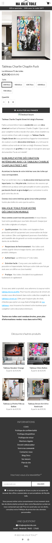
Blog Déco (26, 455)
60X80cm (41, 85)
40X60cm (18, 85)
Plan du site (26, 462)
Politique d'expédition (26, 434)
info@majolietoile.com (27, 525)
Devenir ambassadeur (26, 445)
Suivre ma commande (26, 448)
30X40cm (7, 85)
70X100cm (7, 91)
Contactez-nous (26, 452)
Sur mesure (26, 459)
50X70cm (29, 85)
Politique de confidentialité (26, 430)
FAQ (26, 466)
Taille (4, 80)
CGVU (26, 427)
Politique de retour (26, 437)
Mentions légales (26, 441)
